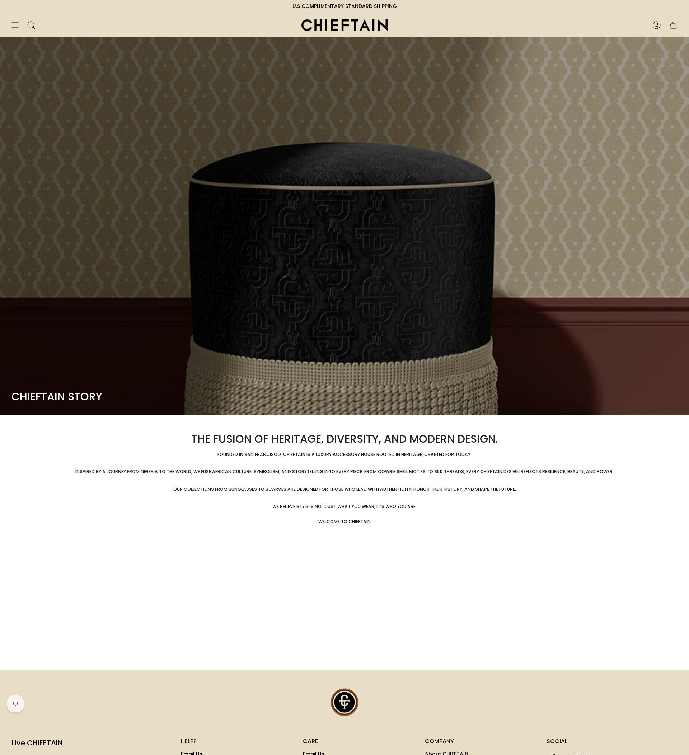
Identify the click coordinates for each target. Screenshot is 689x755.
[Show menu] (15, 25)
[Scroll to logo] (344, 702)
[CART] (673, 25)
